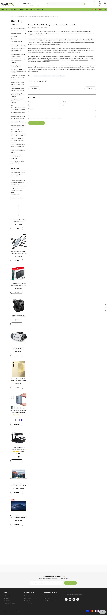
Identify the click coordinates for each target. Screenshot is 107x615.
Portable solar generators (51, 60)
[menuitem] (18, 28)
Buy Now (16, 228)
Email (64, 102)
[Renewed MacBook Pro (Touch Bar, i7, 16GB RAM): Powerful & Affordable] (18, 506)
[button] (18, 36)
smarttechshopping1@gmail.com (75, 594)
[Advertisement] (53, 554)
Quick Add (16, 424)
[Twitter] (31, 81)
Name (29, 102)
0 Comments (44, 27)
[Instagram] (70, 599)
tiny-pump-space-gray (15, 420)
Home (11, 16)
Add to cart (17, 461)
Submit (70, 583)
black (19, 456)
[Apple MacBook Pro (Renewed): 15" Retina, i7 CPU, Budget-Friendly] (18, 474)
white (17, 420)
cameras (85, 60)
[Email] (43, 81)
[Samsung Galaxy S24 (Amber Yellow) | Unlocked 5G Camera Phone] (18, 369)
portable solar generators (51, 56)
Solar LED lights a (32, 39)
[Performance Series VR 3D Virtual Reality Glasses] (18, 337)
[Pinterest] (34, 81)
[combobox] (64, 4)
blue (22, 420)
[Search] (66, 4)
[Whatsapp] (45, 81)
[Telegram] (40, 81)
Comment (30, 108)
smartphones (74, 60)
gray (20, 420)
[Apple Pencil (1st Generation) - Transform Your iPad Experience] (18, 210)
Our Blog (17, 16)
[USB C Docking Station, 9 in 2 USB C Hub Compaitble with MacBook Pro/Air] (18, 242)
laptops (81, 60)
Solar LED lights (32, 31)
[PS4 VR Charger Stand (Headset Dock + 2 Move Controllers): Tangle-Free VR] (18, 437)
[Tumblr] (37, 81)
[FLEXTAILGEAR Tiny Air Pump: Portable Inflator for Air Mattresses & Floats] (18, 401)
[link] (94, 9)
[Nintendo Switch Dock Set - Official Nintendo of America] (18, 273)
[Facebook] (29, 81)
